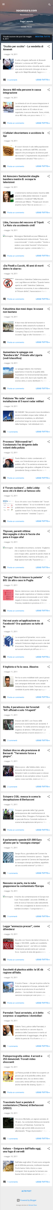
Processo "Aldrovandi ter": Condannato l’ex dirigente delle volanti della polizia (20, 444)
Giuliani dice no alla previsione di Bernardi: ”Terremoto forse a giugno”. (21, 753)
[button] (48, 47)
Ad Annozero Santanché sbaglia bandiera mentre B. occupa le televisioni (21, 179)
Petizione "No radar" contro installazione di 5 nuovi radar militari (23, 400)
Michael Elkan (32, 1205)
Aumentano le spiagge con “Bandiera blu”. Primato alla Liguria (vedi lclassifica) (22, 355)
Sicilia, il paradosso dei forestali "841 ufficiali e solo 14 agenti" (21, 709)
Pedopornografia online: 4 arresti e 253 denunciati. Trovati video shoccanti (22, 1059)
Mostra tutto (42, 36)
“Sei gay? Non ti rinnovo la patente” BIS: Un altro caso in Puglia (23, 579)
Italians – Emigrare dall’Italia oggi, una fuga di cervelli (22, 1150)
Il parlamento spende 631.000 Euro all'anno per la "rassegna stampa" (22, 841)
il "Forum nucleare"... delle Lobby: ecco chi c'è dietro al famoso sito (21, 489)
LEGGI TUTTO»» (43, 80)
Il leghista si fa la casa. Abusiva (20, 666)
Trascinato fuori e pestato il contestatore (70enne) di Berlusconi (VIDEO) (23, 1105)
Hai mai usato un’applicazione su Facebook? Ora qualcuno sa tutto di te (23, 623)
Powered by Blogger (28, 1200)
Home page (26, 27)
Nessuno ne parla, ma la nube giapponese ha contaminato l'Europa (23, 885)
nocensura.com (26, 10)
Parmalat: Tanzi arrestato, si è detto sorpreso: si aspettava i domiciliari (23, 1014)
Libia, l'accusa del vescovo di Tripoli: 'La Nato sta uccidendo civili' (23, 224)
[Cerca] (49, 5)
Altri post (26, 1191)
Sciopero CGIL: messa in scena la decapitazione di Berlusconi (22, 798)
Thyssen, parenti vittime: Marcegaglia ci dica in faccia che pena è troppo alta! (21, 534)
